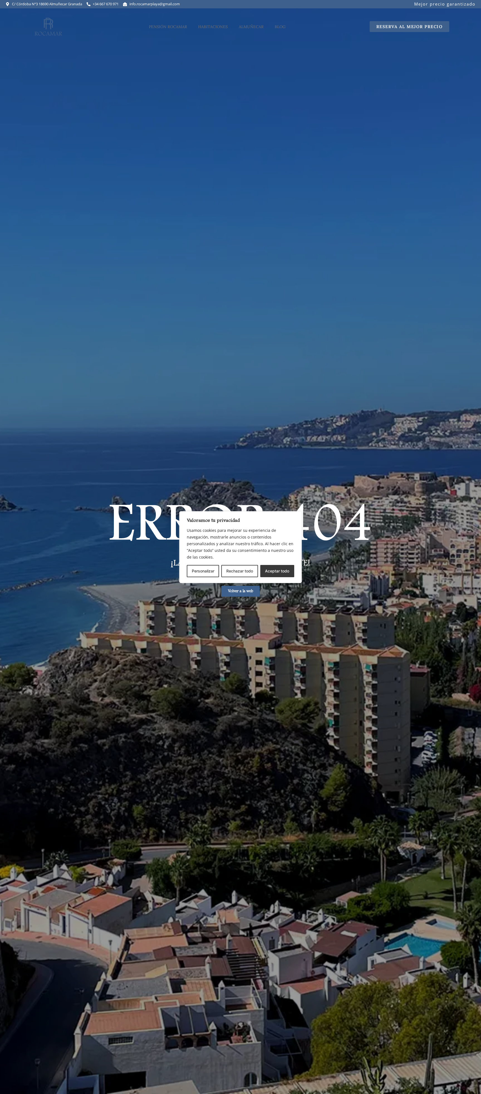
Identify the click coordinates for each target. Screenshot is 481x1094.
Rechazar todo (239, 571)
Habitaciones (213, 26)
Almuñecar (251, 26)
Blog (280, 26)
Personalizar (203, 571)
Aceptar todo (277, 571)
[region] (240, 547)
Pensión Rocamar (168, 26)
